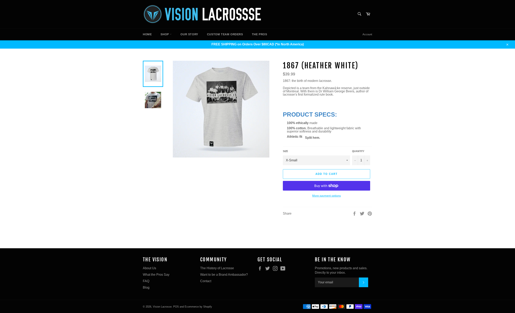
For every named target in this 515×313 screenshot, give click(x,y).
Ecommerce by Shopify (198, 306)
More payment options (326, 195)
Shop (165, 34)
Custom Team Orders (225, 34)
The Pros (259, 34)
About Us (149, 268)
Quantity (358, 151)
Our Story (189, 34)
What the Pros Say (156, 274)
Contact (205, 281)
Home (147, 34)
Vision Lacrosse (162, 306)
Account (367, 34)
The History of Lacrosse (217, 268)
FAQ (146, 281)
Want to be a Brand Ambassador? (224, 274)
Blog (146, 287)
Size (285, 151)
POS (176, 306)
